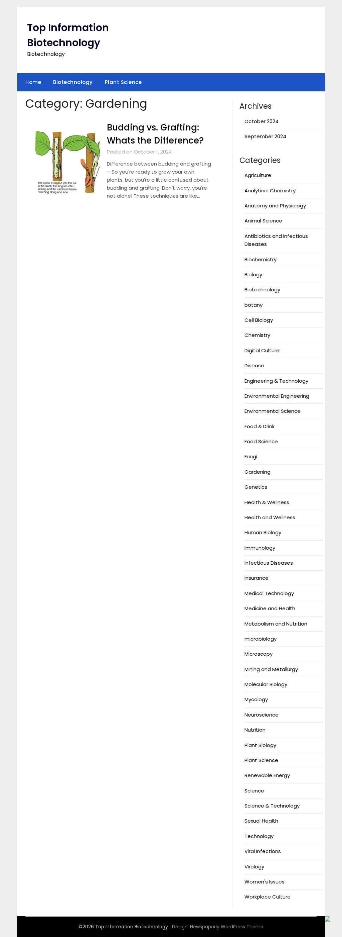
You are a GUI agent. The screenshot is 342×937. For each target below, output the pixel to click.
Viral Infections (262, 851)
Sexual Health (261, 820)
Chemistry (257, 335)
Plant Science (123, 82)
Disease (254, 365)
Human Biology (262, 532)
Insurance (256, 577)
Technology (259, 836)
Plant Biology (260, 745)
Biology (253, 274)
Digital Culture (262, 350)
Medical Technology (269, 593)
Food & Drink (259, 426)
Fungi (250, 456)
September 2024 (265, 136)
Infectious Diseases (268, 562)
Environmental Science (272, 410)
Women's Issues (264, 881)
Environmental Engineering (276, 395)
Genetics (255, 486)
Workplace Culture (267, 896)
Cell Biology (258, 319)
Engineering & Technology (276, 380)
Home (33, 82)
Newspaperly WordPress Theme (227, 926)
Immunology (259, 547)
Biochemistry (260, 259)
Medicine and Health (269, 608)
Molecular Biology (265, 684)
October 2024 (261, 121)
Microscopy (258, 653)
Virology (254, 866)
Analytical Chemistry (270, 190)
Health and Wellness (269, 517)
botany (253, 304)
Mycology (256, 699)
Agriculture (257, 175)
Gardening (257, 471)
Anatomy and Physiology (275, 205)
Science (254, 790)
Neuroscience (261, 714)
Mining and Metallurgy (271, 669)
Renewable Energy (267, 775)
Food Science (261, 441)
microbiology (260, 638)
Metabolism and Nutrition (275, 623)
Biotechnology (73, 82)
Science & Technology (272, 805)
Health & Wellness (266, 502)
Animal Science (263, 220)
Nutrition (255, 729)
